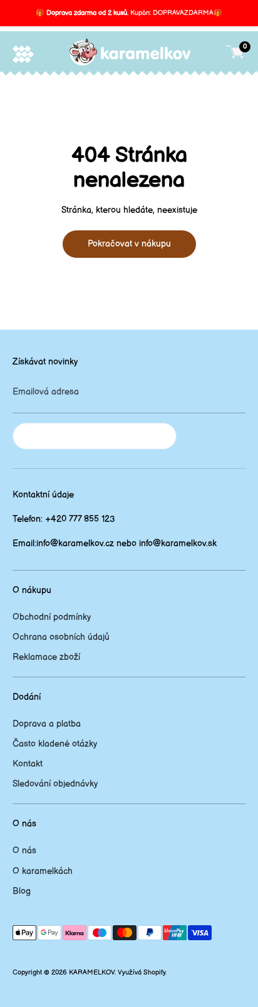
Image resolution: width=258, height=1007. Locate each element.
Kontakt (28, 764)
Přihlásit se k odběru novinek (95, 436)
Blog (22, 891)
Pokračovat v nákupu (129, 243)
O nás (24, 850)
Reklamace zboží (46, 657)
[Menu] (23, 54)
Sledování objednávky (55, 784)
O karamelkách (43, 871)
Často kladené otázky (55, 744)
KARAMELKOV (92, 972)
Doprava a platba (47, 724)
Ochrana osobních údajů (61, 637)
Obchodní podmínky (52, 617)
